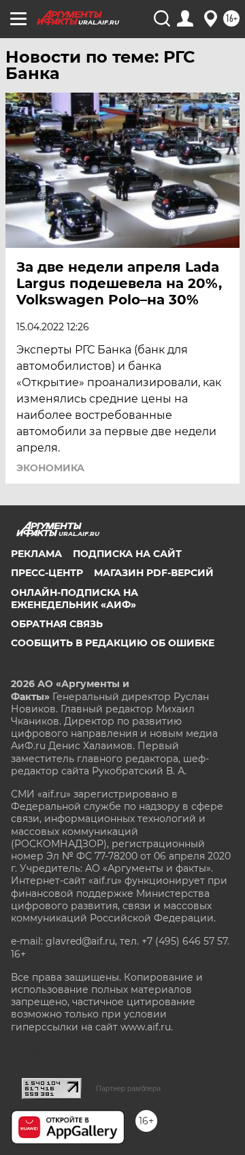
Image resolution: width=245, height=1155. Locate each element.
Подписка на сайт (127, 554)
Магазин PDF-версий (154, 573)
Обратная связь (57, 624)
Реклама (36, 554)
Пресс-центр (47, 573)
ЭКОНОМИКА (50, 468)
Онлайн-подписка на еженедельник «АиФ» (74, 598)
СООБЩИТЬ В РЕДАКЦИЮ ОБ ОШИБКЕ (112, 643)
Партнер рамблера (128, 1088)
